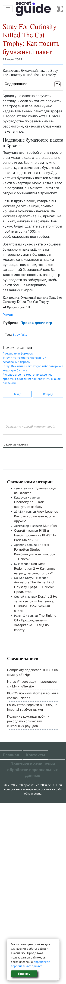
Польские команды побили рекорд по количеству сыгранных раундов (28, 721)
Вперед (48, 394)
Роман (8, 315)
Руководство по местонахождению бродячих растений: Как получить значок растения (32, 379)
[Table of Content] (57, 84)
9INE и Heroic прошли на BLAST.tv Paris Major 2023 (35, 535)
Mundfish (50, 526)
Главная (11, 755)
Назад (17, 394)
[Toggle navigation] (8, 8)
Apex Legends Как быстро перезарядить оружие (36, 516)
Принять (24, 973)
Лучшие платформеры (18, 353)
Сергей (19, 530)
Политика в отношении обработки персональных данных (32, 770)
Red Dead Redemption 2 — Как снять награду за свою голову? (34, 568)
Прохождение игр (36, 323)
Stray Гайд (20, 334)
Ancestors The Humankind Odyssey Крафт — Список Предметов (34, 587)
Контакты (35, 755)
